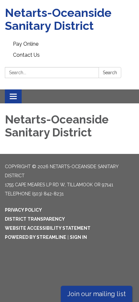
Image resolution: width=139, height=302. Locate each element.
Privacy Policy (23, 210)
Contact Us (26, 55)
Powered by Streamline (35, 237)
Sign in (78, 237)
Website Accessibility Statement (48, 228)
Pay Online (25, 44)
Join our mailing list (96, 294)
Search (110, 72)
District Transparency (35, 219)
